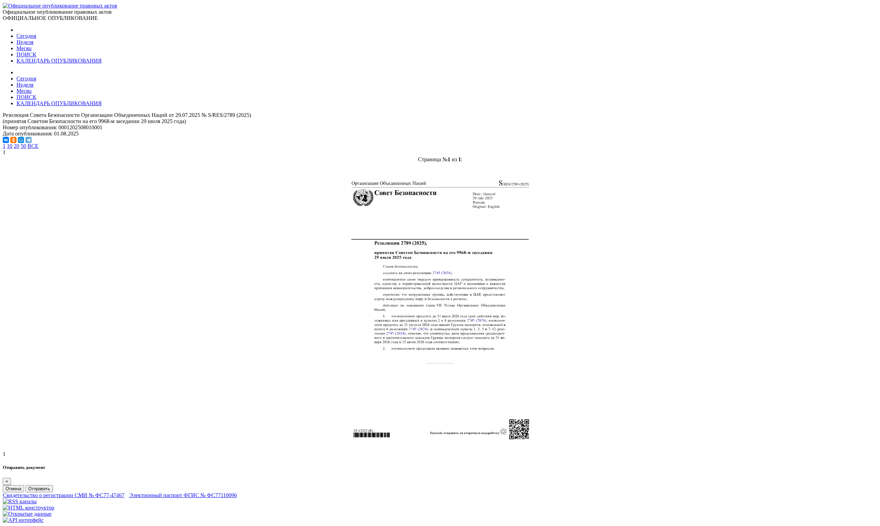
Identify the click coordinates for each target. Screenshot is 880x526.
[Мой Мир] (21, 140)
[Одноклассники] (13, 140)
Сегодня (26, 36)
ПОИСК (26, 54)
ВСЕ (33, 146)
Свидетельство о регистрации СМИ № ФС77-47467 (63, 495)
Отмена (13, 488)
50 (23, 146)
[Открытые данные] (27, 514)
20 (16, 146)
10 (9, 146)
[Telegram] (28, 140)
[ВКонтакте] (6, 140)
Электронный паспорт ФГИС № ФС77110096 (183, 495)
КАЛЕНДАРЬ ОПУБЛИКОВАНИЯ (59, 61)
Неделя (24, 42)
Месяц (24, 48)
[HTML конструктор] (28, 508)
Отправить (39, 488)
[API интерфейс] (23, 520)
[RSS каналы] (20, 501)
